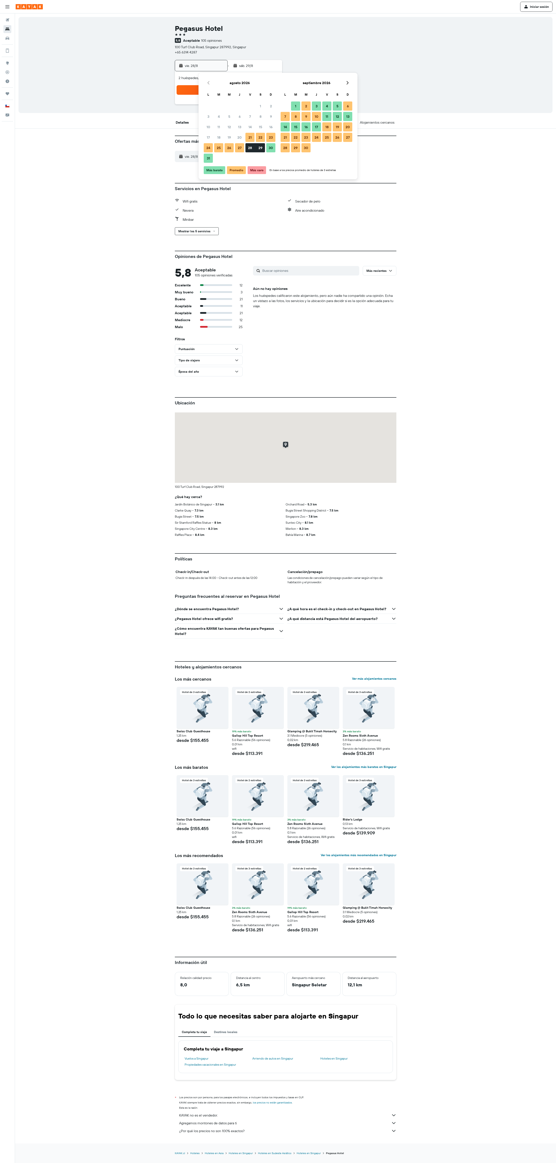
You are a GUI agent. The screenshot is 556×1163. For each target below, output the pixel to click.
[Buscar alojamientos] (7, 29)
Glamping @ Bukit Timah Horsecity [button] (312, 731)
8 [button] (260, 116)
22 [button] (260, 137)
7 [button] (250, 116)
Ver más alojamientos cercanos (374, 679)
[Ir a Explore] (7, 63)
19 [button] (229, 137)
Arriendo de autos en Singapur (272, 1058)
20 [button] (239, 137)
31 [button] (208, 158)
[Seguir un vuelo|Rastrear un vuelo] (7, 72)
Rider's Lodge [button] (352, 819)
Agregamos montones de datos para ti (208, 1123)
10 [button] (208, 127)
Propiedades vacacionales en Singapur (210, 1065)
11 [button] (218, 127)
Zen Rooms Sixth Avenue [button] (360, 736)
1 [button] (260, 106)
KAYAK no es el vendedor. (198, 1115)
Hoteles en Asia (214, 1153)
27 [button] (240, 148)
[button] (7, 7)
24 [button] (208, 148)
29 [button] (260, 148)
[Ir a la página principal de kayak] (29, 6)
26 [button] (229, 148)
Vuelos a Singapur (196, 1058)
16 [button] (271, 127)
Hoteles (195, 1153)
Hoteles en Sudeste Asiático (274, 1153)
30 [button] (271, 148)
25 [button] (219, 148)
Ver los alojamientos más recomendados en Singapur (358, 855)
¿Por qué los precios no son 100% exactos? (212, 1131)
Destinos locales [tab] (225, 1032)
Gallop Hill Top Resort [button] (247, 736)
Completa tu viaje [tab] (194, 1032)
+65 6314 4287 (186, 52)
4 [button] (219, 116)
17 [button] (208, 137)
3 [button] (208, 116)
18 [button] (218, 137)
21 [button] (250, 137)
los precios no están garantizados (272, 1102)
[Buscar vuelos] (7, 20)
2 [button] (271, 106)
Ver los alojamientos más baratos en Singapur (363, 767)
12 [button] (229, 127)
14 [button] (250, 127)
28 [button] (250, 148)
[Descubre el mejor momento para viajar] (7, 81)
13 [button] (239, 127)
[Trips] (7, 93)
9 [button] (271, 116)
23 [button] (271, 137)
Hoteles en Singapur (334, 1058)
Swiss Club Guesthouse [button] (193, 731)
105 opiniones (211, 40)
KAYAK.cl (180, 1153)
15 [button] (260, 127)
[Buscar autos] (7, 38)
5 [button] (229, 116)
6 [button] (240, 116)
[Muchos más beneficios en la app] (7, 50)
